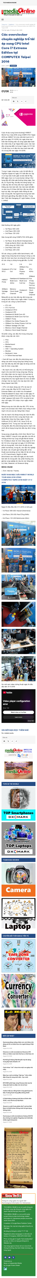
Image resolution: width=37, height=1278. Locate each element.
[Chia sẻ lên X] (17, 101)
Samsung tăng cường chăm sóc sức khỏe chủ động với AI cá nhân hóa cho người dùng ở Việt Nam (18, 1044)
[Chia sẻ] (25, 101)
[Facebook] (5, 1257)
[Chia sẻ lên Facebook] (13, 101)
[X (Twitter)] (13, 1257)
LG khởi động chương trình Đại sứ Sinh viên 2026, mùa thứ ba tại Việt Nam (17, 1099)
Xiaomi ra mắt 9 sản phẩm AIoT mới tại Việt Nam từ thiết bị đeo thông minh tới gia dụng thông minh (17, 1108)
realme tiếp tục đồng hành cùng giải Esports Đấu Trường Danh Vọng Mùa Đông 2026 (18, 1091)
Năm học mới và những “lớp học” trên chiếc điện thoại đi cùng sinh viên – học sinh (17, 1076)
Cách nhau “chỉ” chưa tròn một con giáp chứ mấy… (18, 1068)
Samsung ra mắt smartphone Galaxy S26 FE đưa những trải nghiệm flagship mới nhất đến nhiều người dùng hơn (18, 1118)
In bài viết (6, 100)
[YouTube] (9, 1257)
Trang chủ (4, 24)
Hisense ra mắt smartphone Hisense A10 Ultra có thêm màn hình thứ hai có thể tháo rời (18, 1053)
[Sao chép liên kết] (21, 101)
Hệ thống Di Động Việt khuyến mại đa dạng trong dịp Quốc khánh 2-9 (17, 1060)
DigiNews (11, 24)
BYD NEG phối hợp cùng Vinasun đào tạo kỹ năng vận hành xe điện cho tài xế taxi (17, 1084)
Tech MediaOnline (9, 3)
